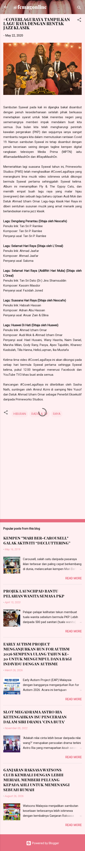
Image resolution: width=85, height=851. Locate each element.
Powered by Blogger (45, 843)
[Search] (79, 8)
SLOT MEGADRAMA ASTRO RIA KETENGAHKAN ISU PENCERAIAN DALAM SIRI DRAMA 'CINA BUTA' (35, 716)
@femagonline (30, 7)
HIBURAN (19, 414)
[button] (79, 20)
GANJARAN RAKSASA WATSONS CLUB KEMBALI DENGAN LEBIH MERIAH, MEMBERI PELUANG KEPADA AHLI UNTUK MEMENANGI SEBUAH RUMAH (36, 779)
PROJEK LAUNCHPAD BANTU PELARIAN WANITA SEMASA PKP (33, 593)
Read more (73, 578)
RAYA (56, 414)
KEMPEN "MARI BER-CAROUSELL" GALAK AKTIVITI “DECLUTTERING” (36, 540)
